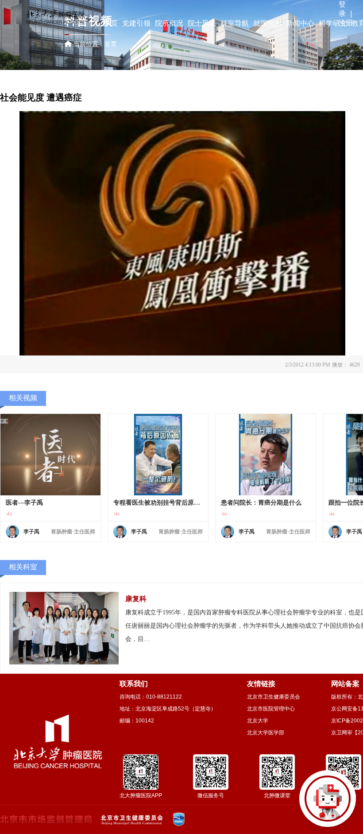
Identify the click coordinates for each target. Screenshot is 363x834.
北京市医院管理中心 (271, 709)
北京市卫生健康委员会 (273, 697)
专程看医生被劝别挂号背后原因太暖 (158, 502)
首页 (110, 43)
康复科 (136, 598)
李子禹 (31, 532)
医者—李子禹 (24, 502)
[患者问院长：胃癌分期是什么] (266, 454)
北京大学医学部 (265, 733)
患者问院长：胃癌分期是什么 (261, 502)
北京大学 (257, 721)
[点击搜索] (327, 798)
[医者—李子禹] (50, 454)
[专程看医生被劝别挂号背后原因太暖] (158, 454)
